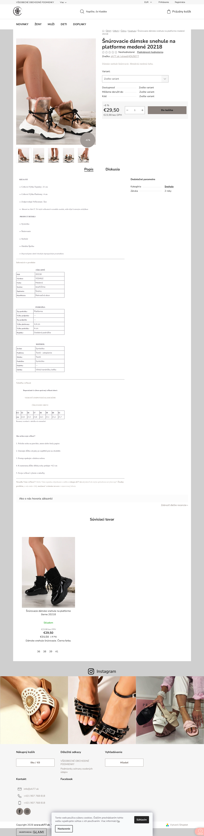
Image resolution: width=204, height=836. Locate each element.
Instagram (106, 671)
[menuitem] (22, 24)
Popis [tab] (88, 169)
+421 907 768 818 (34, 796)
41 (56, 651)
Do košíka (167, 110)
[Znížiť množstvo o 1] (127, 110)
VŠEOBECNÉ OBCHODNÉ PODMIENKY (35, 2)
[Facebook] (19, 811)
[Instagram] (27, 811)
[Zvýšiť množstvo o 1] (142, 110)
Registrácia (180, 2)
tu (118, 821)
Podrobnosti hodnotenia (150, 52)
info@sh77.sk (31, 789)
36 (38, 651)
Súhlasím (142, 819)
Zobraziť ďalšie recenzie (173, 505)
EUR (146, 2)
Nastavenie (64, 828)
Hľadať (124, 762)
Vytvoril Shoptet (179, 825)
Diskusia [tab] (113, 169)
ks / (35, 762)
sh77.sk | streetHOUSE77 (125, 56)
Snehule (169, 186)
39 (50, 651)
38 (44, 651)
